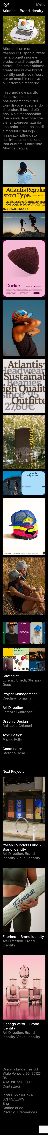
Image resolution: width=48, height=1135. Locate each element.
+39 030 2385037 (17, 1082)
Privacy (9, 1112)
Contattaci (11, 1086)
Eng (6, 1103)
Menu (40, 4)
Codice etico (13, 1108)
